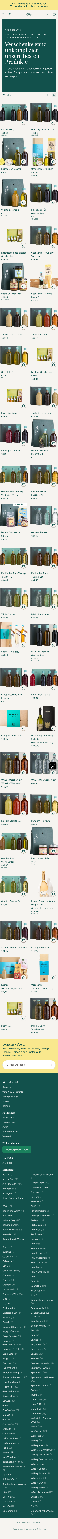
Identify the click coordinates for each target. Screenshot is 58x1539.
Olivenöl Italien (40, 1182)
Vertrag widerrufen (17, 1149)
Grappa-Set (10, 1424)
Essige (8, 1358)
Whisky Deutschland (43, 1450)
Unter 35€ (38, 1409)
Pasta (36, 1196)
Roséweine (38, 1234)
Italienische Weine (13, 1461)
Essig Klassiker (11, 1336)
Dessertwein (10, 1289)
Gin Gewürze (10, 1410)
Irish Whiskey (10, 1457)
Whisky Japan (39, 1468)
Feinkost (9, 1363)
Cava (6, 1265)
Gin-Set (8, 1414)
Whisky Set (38, 1478)
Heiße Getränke (12, 1438)
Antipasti (9, 1188)
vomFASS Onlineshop (32, 1522)
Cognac (8, 1280)
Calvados (8, 1261)
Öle (35, 1506)
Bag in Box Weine (13, 1211)
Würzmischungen (42, 1492)
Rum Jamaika (39, 1262)
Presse (5, 1101)
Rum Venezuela (40, 1272)
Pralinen (37, 1220)
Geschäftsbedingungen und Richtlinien (29, 1529)
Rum (35, 1243)
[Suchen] (10, 14)
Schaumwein (40, 1308)
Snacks (37, 1353)
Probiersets (38, 1225)
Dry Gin (7, 1303)
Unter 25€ (38, 1404)
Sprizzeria (38, 1390)
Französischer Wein (14, 1377)
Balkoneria (9, 1215)
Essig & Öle (10, 1331)
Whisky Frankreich (42, 1459)
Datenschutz (8, 1122)
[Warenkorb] (54, 14)
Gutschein (9, 1433)
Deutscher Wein (12, 1294)
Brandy (7, 1247)
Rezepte (6, 1087)
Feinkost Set (10, 1368)
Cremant (8, 1284)
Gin (5, 1405)
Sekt (35, 1330)
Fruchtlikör (10, 1386)
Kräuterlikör (10, 1479)
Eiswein (7, 1322)
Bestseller (9, 1234)
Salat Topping (40, 1290)
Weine (37, 1426)
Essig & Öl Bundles (14, 1327)
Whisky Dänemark (41, 1454)
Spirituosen (39, 1372)
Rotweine (38, 1239)
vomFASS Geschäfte (12, 1091)
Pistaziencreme (40, 1211)
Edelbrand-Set (11, 1312)
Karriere (6, 1106)
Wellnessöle (38, 1435)
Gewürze (9, 1400)
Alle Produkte (12, 1184)
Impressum (8, 1117)
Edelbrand (9, 1308)
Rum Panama (39, 1267)
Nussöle (8, 1506)
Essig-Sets (9, 1353)
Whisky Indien (39, 1464)
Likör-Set (8, 1496)
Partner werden (10, 1096)
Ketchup (8, 1474)
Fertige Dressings (12, 1372)
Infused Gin (9, 1452)
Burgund (8, 1251)
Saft (35, 1281)
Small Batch (39, 1349)
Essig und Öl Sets (13, 1349)
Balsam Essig (11, 1220)
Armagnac (9, 1193)
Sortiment (12, 30)
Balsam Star (10, 1225)
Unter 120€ (38, 1399)
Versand (6, 1136)
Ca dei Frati (10, 1256)
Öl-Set (36, 1501)
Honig (7, 1447)
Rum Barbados (40, 1248)
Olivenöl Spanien (41, 1187)
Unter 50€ (38, 1413)
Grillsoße (9, 1429)
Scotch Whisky (41, 1325)
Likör (7, 1492)
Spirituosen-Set (41, 1385)
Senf (35, 1335)
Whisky (37, 1440)
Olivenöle (37, 1192)
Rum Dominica (39, 1253)
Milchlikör (9, 1501)
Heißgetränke (11, 1443)
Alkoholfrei (10, 1179)
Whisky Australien (41, 1445)
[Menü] (3, 14)
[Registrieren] (51, 1065)
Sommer (37, 1358)
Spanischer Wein (41, 1368)
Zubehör (37, 1496)
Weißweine (39, 1431)
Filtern (9, 95)
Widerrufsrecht (10, 1131)
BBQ (7, 1206)
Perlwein (37, 1201)
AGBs (5, 1127)
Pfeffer (36, 1206)
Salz (34, 1295)
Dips (6, 1298)
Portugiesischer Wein (43, 1215)
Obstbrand (9, 1511)
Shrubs (36, 1339)
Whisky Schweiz (41, 1473)
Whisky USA (39, 1482)
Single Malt (39, 1344)
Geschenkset (11, 1396)
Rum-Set (37, 1276)
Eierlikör (8, 1317)
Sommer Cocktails (42, 1363)
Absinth (7, 1174)
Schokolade (39, 1321)
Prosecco (37, 1229)
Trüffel (36, 1394)
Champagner (11, 1270)
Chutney (8, 1275)
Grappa (8, 1419)
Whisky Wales (39, 1487)
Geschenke (10, 1391)
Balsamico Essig (12, 1229)
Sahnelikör (38, 1286)
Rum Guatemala (40, 1257)
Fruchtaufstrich (11, 1382)
